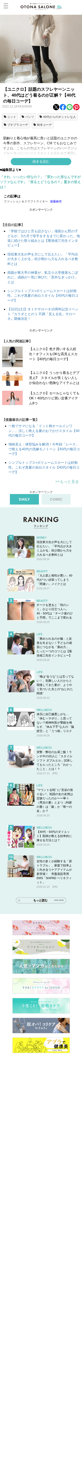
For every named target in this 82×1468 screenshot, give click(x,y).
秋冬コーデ (44, 124)
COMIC (56, 499)
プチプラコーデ (17, 124)
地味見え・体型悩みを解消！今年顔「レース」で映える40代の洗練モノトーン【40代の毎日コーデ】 (44, 449)
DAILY (24, 499)
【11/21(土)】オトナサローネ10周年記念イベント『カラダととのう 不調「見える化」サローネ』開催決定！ (42, 313)
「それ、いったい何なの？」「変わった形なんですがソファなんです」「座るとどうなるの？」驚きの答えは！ (40, 182)
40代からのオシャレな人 (59, 116)
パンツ (29, 116)
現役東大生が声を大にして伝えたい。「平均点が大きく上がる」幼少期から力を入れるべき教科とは (42, 259)
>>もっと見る (67, 482)
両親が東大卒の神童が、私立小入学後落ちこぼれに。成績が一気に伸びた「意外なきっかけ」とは (42, 277)
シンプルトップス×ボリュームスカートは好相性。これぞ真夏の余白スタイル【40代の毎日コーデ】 (42, 295)
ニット (11, 116)
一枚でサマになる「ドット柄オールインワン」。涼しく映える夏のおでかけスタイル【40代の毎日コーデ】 (43, 430)
